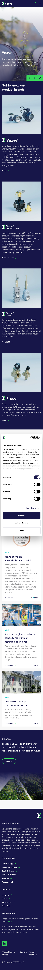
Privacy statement (32, 953)
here (10, 921)
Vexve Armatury (8, 258)
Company (5, 895)
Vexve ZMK (6, 342)
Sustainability (7, 902)
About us (9, 761)
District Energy (7, 864)
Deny (21, 530)
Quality (4, 899)
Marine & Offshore (9, 875)
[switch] (37, 484)
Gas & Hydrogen (8, 871)
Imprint (23, 952)
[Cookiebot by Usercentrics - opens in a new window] (30, 437)
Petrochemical (7, 882)
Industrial (5, 878)
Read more (9, 598)
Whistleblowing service (8, 953)
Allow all (21, 515)
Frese (4, 421)
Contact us (6, 906)
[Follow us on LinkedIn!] (4, 943)
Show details (30, 508)
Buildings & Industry (9, 867)
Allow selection (21, 523)
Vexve (4, 171)
